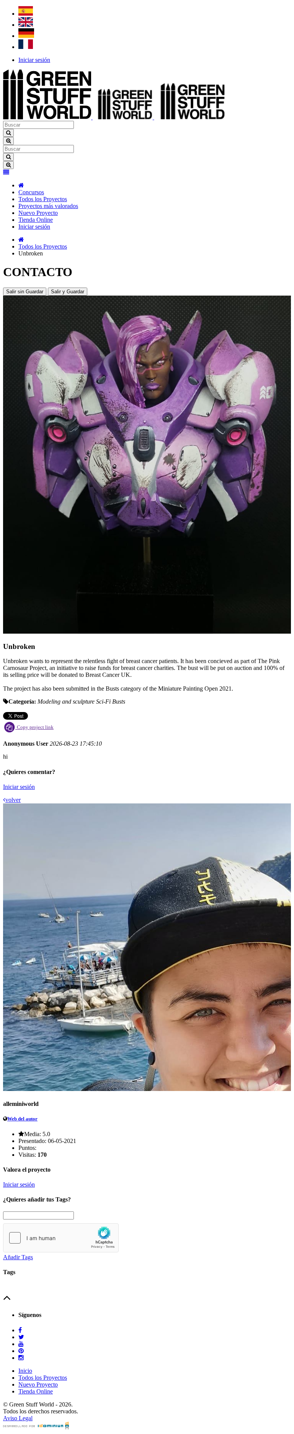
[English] (25, 24)
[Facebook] (20, 1330)
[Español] (25, 13)
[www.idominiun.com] (36, 1427)
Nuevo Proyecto (38, 213)
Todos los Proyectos (42, 199)
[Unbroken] (147, 631)
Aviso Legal (18, 1418)
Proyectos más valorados (48, 206)
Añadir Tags (18, 1257)
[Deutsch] (26, 36)
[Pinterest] (21, 1351)
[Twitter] (21, 1337)
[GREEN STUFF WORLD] (21, 185)
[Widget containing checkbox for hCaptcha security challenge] (61, 1237)
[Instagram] (21, 1357)
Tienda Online (35, 219)
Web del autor (22, 1119)
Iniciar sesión (34, 60)
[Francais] (25, 47)
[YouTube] (21, 1344)
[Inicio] (21, 239)
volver (13, 800)
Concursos (31, 192)
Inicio (25, 1370)
